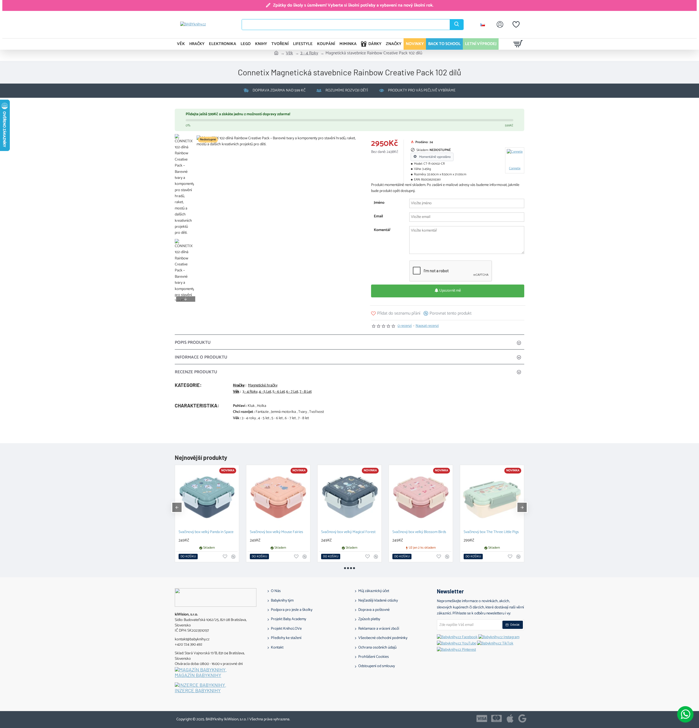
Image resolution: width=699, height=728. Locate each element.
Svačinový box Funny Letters (485, 532)
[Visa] (481, 718)
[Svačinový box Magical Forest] (420, 497)
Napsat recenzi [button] (427, 326)
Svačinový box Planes (195, 532)
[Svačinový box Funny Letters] (492, 497)
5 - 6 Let (279, 392)
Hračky (239, 386)
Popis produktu (193, 342)
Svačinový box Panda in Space (273, 532)
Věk (289, 53)
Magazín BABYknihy (198, 675)
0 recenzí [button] (405, 326)
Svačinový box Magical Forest (415, 532)
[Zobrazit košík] (518, 44)
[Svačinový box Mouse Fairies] (349, 497)
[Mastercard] (496, 718)
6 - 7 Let (292, 392)
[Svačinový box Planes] (207, 497)
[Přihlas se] (500, 24)
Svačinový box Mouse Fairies (343, 532)
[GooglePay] (522, 718)
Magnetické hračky (262, 386)
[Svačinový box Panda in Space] (278, 497)
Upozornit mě (450, 291)
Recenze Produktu (196, 372)
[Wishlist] (516, 24)
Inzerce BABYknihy (198, 690)
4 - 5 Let (265, 392)
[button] (185, 138)
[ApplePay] (510, 718)
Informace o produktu (201, 357)
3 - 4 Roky (309, 53)
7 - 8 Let (306, 392)
